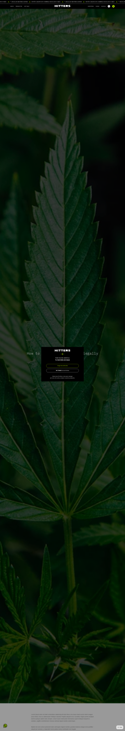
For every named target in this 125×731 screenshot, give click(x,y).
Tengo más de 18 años (62, 365)
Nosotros (91, 6)
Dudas (97, 6)
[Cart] (113, 6)
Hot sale (26, 6)
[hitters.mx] (62, 6)
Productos (19, 6)
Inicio (12, 6)
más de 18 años (62, 370)
